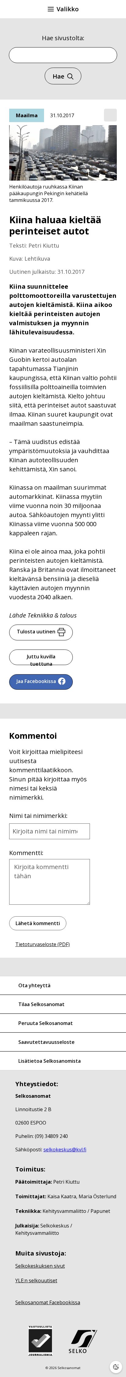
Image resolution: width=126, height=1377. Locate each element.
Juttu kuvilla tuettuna (41, 659)
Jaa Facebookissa (36, 681)
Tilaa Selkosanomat (41, 1004)
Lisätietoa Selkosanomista (49, 1061)
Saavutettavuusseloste (46, 1042)
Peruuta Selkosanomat (45, 1023)
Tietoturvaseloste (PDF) (42, 944)
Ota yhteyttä (34, 985)
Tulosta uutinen (36, 631)
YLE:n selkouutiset (36, 1280)
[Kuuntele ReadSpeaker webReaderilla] (110, 115)
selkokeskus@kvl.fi (64, 1149)
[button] (110, 115)
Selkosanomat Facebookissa (47, 1302)
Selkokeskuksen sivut (40, 1266)
